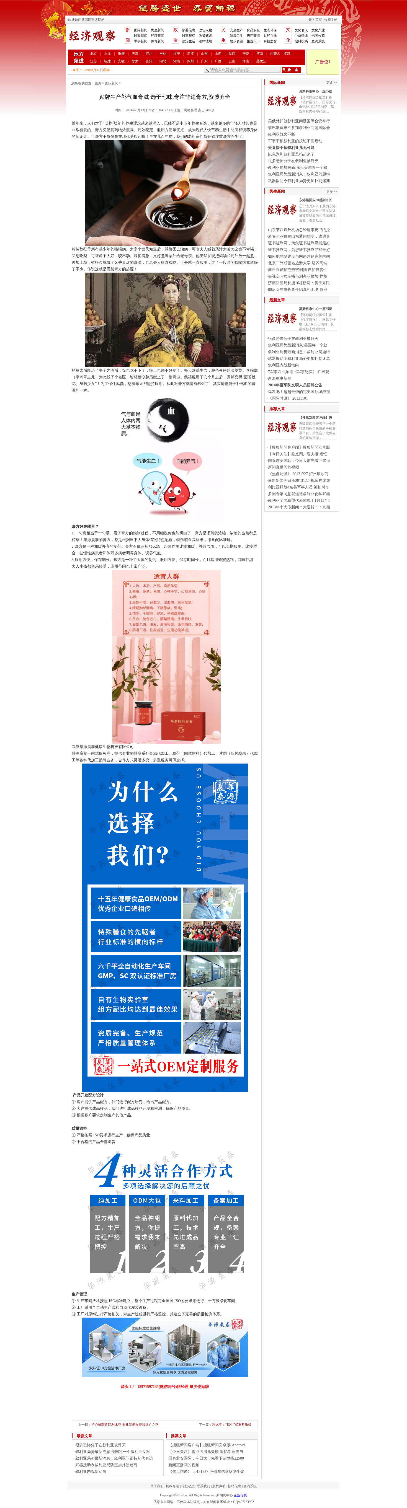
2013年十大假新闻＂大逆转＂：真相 (299, 507)
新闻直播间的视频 (183, 1465)
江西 (287, 54)
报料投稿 (301, 41)
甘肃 (135, 61)
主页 (98, 83)
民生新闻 (157, 30)
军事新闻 (140, 41)
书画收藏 (318, 36)
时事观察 (188, 36)
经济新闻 (157, 36)
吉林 (162, 54)
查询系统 (318, 41)
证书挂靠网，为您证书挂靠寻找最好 (299, 243)
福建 (107, 61)
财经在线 (270, 36)
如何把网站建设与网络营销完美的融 (299, 256)
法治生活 (188, 41)
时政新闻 (140, 36)
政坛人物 (205, 30)
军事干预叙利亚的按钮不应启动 (295, 141)
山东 (204, 54)
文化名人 (301, 30)
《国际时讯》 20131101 (288, 398)
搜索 (291, 70)
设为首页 (315, 20)
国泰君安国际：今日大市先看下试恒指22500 (206, 1458)
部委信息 (188, 30)
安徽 (121, 61)
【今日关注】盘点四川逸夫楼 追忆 (297, 454)
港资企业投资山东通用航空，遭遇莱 (299, 236)
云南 (232, 61)
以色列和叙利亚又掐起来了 (291, 154)
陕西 (232, 54)
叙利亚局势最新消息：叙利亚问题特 (299, 174)
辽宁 (176, 54)
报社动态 (188, 1486)
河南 (259, 54)
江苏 (93, 61)
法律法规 (205, 41)
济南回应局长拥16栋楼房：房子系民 (299, 283)
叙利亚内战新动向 (90, 1472)
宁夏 (246, 54)
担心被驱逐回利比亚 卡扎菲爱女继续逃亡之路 (125, 1425)
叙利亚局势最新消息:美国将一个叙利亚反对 (112, 1452)
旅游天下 (253, 41)
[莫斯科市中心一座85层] (282, 109)
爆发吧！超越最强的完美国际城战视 (299, 392)
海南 (246, 61)
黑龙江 (261, 61)
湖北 (162, 61)
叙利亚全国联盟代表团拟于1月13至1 (299, 500)
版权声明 (219, 1486)
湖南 (176, 61)
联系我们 (203, 1486)
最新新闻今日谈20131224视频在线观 (299, 480)
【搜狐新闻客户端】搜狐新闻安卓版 (299, 447)
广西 (218, 61)
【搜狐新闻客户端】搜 (315, 418)
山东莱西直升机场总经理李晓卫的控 (299, 230)
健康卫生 (236, 36)
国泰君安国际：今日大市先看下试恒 (299, 461)
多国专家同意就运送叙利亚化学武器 (299, 494)
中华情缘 (301, 36)
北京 (93, 54)
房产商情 (253, 36)
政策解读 (205, 36)
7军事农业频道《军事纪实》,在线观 (298, 372)
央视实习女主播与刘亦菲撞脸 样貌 (297, 276)
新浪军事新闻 (279, 378)
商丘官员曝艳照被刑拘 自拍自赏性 (297, 270)
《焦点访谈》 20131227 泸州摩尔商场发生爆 (206, 1472)
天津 (135, 54)
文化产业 (318, 30)
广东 (204, 61)
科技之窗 (270, 41)
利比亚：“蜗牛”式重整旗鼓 (231, 1425)
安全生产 (236, 30)
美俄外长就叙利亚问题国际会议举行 (299, 121)
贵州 (149, 61)
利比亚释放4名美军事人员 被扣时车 (298, 487)
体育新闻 (157, 41)
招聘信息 (234, 1486)
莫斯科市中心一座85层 (315, 91)
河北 (149, 54)
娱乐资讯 (236, 41)
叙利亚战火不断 (281, 134)
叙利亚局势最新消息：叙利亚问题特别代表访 (114, 1458)
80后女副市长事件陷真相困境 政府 (297, 290)
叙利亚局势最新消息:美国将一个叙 (297, 167)
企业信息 (240, 1495)
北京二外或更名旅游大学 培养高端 (297, 263)
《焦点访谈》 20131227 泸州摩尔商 (298, 474)
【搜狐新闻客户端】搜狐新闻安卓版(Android (206, 1445)
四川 (190, 61)
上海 (107, 54)
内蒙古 (275, 54)
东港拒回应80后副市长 (315, 200)
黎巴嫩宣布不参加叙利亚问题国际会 (299, 128)
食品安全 (253, 30)
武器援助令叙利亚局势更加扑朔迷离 (106, 1465)
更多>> (331, 83)
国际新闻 (140, 30)
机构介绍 (172, 1486)
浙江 (190, 54)
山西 (218, 54)
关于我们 (157, 1486)
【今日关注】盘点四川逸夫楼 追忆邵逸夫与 (205, 1452)
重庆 (121, 54)
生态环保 (270, 30)
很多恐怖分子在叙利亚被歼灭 (100, 1445)
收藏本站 (331, 20)
